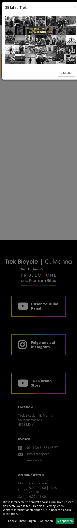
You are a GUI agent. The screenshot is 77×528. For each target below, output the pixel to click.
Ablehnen (46, 521)
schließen (66, 73)
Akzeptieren (65, 521)
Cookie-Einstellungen (22, 521)
